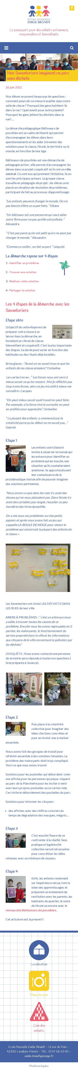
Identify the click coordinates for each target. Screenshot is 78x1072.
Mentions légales (38, 1066)
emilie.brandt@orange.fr (39, 1056)
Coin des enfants (39, 1028)
